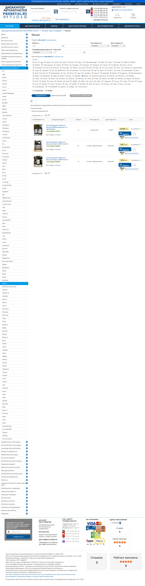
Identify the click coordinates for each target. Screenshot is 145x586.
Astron (4, 90)
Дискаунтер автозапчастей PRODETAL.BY (20, 30)
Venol (4, 391)
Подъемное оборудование (10, 507)
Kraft (3, 226)
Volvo (4, 398)
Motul (4, 274)
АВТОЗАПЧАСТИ (32, 26)
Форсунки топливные (8, 495)
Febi (3, 166)
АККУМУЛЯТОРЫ (132, 26)
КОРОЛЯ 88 (115, 523)
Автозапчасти (6, 498)
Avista (4, 96)
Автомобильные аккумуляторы (12, 53)
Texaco (4, 372)
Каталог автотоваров (51, 30)
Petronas (5, 315)
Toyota (4, 382)
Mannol (4, 249)
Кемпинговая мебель (8, 510)
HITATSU (5, 214)
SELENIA (5, 350)
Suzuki (4, 363)
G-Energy (5, 182)
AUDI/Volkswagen (8, 93)
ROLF (4, 341)
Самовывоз (117, 4)
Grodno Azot (6, 204)
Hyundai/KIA (6, 220)
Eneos (4, 141)
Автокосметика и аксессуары (11, 445)
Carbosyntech (7, 115)
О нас (138, 4)
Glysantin (5, 192)
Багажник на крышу (8, 504)
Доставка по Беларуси (100, 4)
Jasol (3, 223)
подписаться (18, 537)
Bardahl (4, 103)
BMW (4, 106)
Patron (4, 299)
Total (4, 379)
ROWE (4, 344)
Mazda (4, 255)
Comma (4, 134)
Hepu (4, 211)
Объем (78, 120)
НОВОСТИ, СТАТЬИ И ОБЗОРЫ (48, 536)
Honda (4, 217)
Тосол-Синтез (7, 439)
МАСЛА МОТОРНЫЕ (77, 26)
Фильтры (4, 480)
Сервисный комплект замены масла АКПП (13, 484)
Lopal (4, 242)
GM (3, 195)
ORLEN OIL (5, 293)
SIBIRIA (4, 356)
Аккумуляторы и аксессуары (10, 442)
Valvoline (5, 388)
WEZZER (5, 404)
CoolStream (6, 138)
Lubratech (5, 245)
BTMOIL (4, 112)
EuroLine (5, 154)
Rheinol (4, 337)
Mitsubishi (5, 268)
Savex (4, 347)
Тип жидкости (94, 120)
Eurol (4, 150)
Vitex (4, 394)
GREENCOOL (6, 198)
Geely (4, 188)
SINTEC (4, 360)
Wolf (3, 407)
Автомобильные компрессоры (12, 474)
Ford (3, 173)
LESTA (4, 239)
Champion (5, 125)
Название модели (58, 120)
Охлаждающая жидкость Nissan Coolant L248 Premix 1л (57, 159)
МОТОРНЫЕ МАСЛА (45, 527)
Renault (4, 331)
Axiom (4, 100)
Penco (4, 306)
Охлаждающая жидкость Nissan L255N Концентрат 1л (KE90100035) (56, 127)
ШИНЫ (54, 26)
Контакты (128, 4)
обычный (41, 40)
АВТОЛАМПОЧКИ (105, 26)
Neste (4, 277)
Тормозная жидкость (8, 491)
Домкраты (4, 37)
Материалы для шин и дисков (11, 461)
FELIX (4, 169)
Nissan (4, 283)
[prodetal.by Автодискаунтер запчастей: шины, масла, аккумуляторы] (15, 13)
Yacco (4, 420)
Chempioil (5, 131)
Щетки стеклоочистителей (10, 467)
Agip (3, 74)
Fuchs (4, 179)
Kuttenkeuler (6, 233)
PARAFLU (5, 296)
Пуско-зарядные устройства (11, 62)
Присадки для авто (7, 470)
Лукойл (4, 432)
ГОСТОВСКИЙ (7, 429)
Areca (4, 87)
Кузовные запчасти (8, 501)
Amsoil (4, 81)
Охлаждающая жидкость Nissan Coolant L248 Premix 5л (57, 143)
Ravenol (5, 325)
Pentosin (5, 312)
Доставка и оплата (81, 4)
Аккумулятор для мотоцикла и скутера (11, 57)
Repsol (4, 334)
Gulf (3, 207)
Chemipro (5, 128)
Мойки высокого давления (10, 488)
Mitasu (4, 264)
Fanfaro (4, 160)
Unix (3, 385)
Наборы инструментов (9, 451)
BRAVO (4, 109)
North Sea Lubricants (9, 287)
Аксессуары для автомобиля (11, 448)
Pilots (4, 318)
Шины (3, 34)
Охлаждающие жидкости (10, 68)
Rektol (4, 328)
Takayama (5, 369)
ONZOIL (4, 290)
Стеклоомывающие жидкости (11, 65)
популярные (48, 57)
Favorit (4, 163)
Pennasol (5, 309)
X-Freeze (5, 413)
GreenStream (6, 201)
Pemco (4, 302)
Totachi (4, 375)
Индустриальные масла (9, 44)
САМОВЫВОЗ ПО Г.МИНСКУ (48, 543)
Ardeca (4, 84)
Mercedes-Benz (7, 261)
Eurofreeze (6, 147)
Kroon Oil (5, 230)
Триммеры (5, 514)
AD (3, 71)
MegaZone (6, 258)
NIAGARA (5, 280)
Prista (4, 321)
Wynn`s (4, 410)
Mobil (4, 271)
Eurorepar (5, 157)
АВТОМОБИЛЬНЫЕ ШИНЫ (46, 525)
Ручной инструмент (8, 458)
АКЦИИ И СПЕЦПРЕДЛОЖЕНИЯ (48, 535)
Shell (4, 353)
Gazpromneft (6, 185)
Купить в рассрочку (64, 4)
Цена (131, 120)
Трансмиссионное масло (9, 47)
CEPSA (4, 122)
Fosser (4, 176)
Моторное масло (7, 41)
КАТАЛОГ (10, 26)
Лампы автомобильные (9, 50)
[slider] (120, 542)
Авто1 (4, 423)
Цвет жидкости (110, 120)
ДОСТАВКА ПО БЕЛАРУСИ (47, 544)
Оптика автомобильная (9, 477)
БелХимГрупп (7, 426)
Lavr (3, 236)
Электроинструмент (8, 464)
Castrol (4, 119)
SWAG (4, 366)
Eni (3, 144)
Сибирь (5, 436)
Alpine (4, 77)
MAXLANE (5, 252)
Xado (4, 417)
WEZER (4, 401)
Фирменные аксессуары (9, 455)
